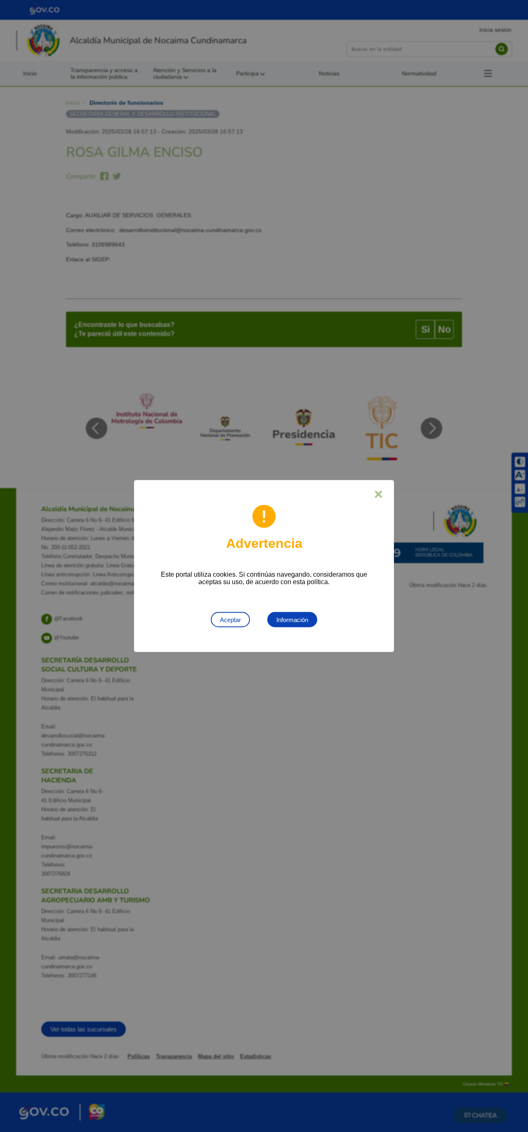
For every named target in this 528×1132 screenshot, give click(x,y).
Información (292, 619)
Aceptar (230, 619)
